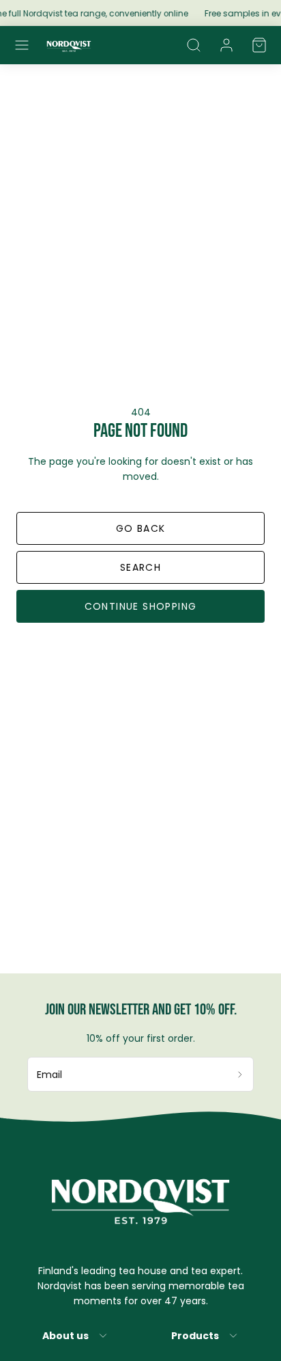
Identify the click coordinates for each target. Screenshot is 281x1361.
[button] (21, 45)
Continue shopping (141, 606)
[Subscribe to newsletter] (240, 1074)
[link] (226, 45)
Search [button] (140, 567)
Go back (141, 528)
